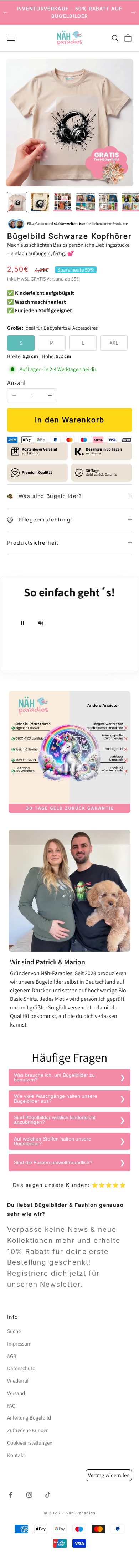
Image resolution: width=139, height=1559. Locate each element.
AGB (11, 1356)
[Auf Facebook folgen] (10, 1494)
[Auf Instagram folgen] (29, 1494)
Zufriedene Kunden (28, 1430)
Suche (14, 1331)
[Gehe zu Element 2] (40, 202)
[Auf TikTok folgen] (47, 1494)
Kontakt (16, 1455)
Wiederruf (18, 1380)
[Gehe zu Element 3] (63, 202)
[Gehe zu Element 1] (17, 202)
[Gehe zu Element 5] (108, 202)
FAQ (11, 1405)
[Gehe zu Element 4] (86, 202)
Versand (55, 279)
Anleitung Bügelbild (29, 1417)
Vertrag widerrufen (108, 1475)
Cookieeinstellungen (29, 1442)
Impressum (19, 1343)
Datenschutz (21, 1368)
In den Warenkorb (69, 420)
